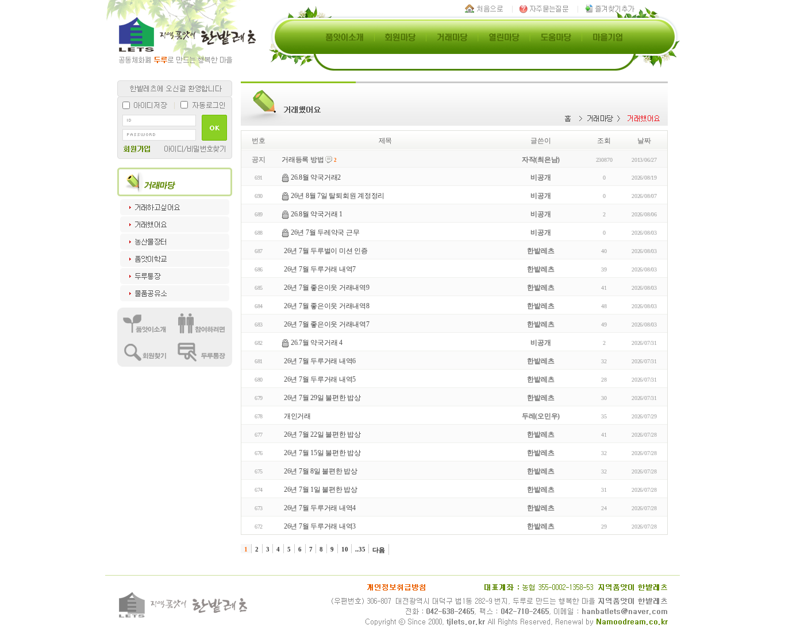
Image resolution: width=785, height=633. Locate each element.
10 (344, 549)
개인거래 (297, 416)
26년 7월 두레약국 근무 (325, 232)
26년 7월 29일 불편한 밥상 (322, 398)
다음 (378, 549)
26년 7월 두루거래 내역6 (320, 361)
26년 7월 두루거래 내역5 (320, 379)
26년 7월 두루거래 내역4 (320, 508)
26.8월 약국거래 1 (317, 214)
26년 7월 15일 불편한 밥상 (322, 453)
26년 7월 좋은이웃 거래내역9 (327, 288)
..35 (360, 549)
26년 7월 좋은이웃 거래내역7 (327, 324)
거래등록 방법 (303, 160)
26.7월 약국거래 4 (317, 343)
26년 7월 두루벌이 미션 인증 (326, 251)
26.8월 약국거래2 (316, 177)
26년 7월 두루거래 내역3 (320, 526)
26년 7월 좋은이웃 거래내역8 (327, 306)
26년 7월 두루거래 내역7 (320, 269)
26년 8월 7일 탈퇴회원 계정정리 (337, 196)
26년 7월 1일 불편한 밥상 (320, 490)
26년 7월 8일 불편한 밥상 (320, 471)
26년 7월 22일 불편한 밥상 (322, 434)
